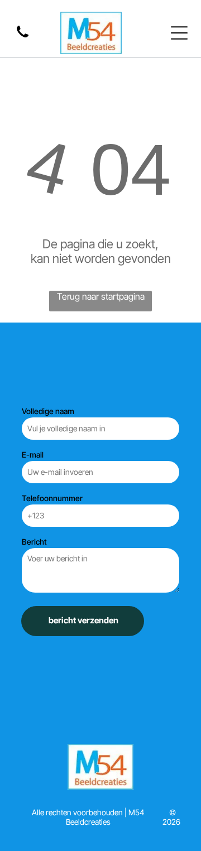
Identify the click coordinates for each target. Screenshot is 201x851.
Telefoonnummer (52, 498)
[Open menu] (179, 33)
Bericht (34, 541)
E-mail (33, 454)
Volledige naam (48, 411)
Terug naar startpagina (101, 296)
